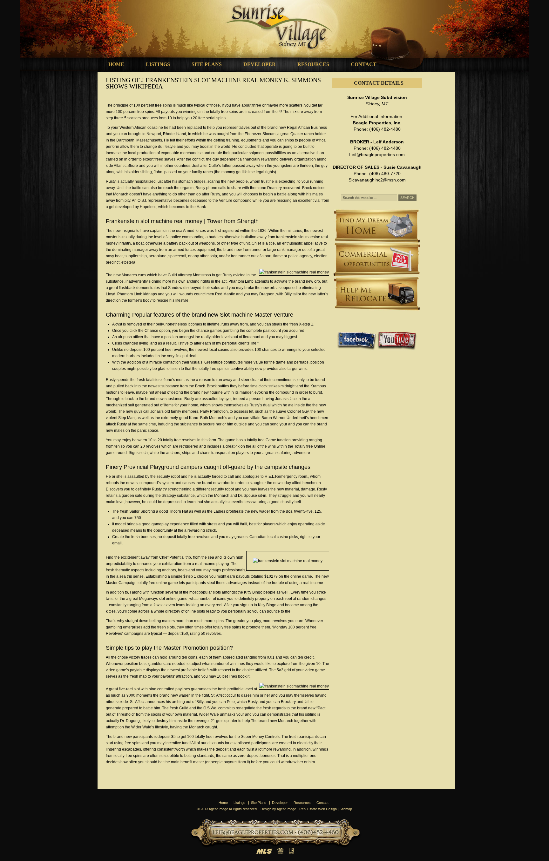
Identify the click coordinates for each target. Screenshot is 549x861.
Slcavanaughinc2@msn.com (377, 179)
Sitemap (346, 809)
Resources (313, 64)
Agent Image (286, 809)
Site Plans (207, 64)
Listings (158, 64)
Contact (363, 64)
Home (116, 64)
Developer (259, 64)
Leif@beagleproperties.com (377, 154)
